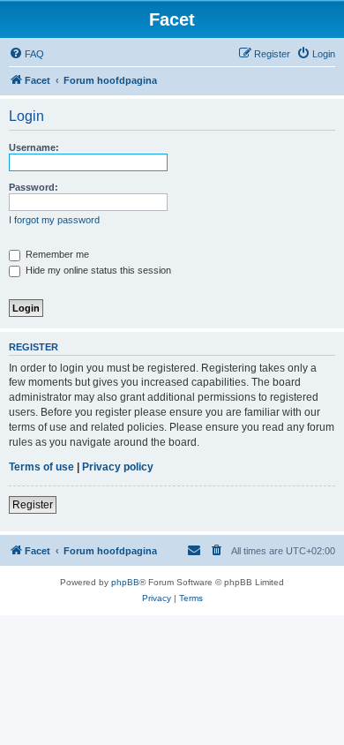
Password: (33, 187)
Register (32, 505)
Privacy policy (117, 467)
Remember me (56, 254)
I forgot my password (54, 219)
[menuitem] (26, 53)
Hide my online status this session (97, 270)
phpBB (125, 582)
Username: (34, 147)
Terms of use (41, 467)
